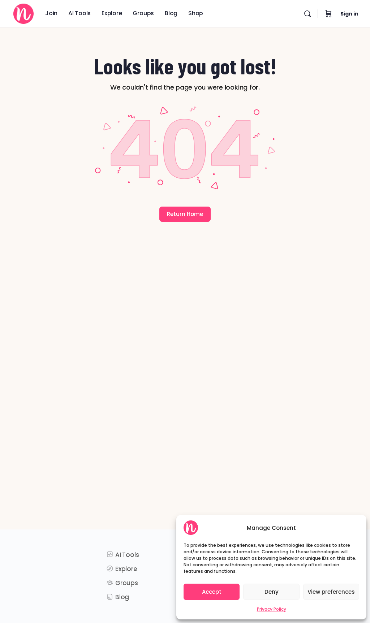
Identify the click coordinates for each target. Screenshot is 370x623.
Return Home (185, 214)
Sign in (349, 13)
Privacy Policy (271, 609)
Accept (211, 592)
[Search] (307, 13)
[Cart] (328, 13)
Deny (271, 592)
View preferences (331, 592)
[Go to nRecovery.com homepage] (23, 12)
